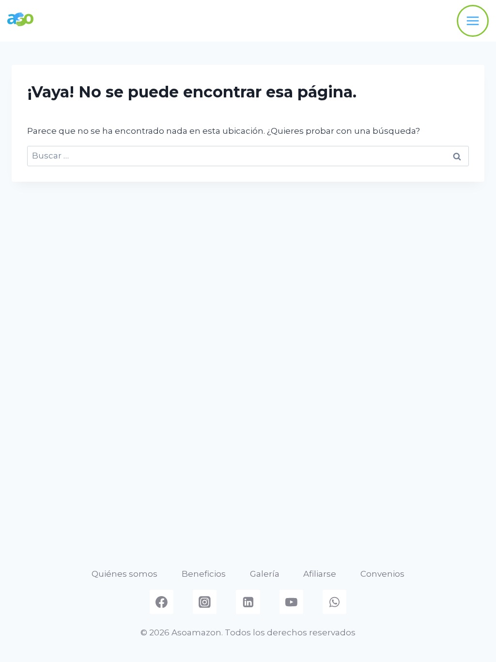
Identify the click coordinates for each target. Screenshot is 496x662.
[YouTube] (291, 602)
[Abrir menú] (473, 21)
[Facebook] (162, 602)
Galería (264, 574)
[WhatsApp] (335, 602)
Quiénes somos (124, 574)
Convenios (382, 574)
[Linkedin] (248, 602)
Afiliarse (319, 574)
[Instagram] (205, 602)
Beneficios (204, 574)
